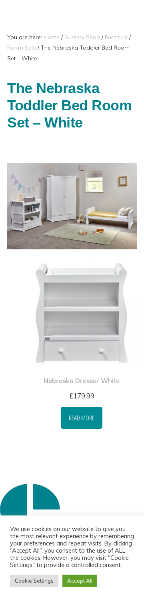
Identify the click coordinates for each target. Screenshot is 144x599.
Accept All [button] (79, 580)
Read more (81, 417)
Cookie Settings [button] (34, 580)
